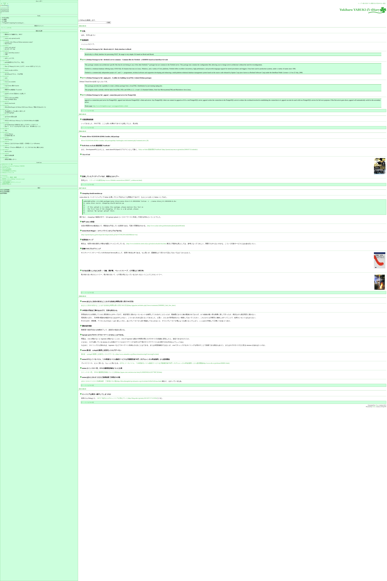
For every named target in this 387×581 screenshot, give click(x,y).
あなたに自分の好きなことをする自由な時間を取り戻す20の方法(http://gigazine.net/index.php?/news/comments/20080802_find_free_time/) (128, 305)
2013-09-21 (5, 132)
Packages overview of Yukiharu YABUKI (13, 166)
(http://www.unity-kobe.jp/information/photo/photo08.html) (166, 226)
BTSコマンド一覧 (7, 164)
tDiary (377, 405)
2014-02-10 (5, 101)
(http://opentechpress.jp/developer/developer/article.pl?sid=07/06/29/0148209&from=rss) (109, 235)
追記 (384, 3)
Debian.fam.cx (6, 167)
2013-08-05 (5, 157)
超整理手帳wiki (6, 184)
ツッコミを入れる (87, 110)
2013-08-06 (5, 153)
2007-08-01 (82, 188)
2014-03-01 (5, 84)
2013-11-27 (5, 115)
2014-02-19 (5, 92)
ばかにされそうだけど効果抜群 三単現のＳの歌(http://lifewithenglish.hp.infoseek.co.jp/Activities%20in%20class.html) (121, 381)
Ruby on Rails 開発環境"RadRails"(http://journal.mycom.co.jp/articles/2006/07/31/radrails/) (168, 149)
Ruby (374, 406)
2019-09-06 (5, 40)
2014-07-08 (5, 64)
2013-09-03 (5, 138)
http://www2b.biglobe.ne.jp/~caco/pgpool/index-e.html (110, 106)
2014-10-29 (5, 60)
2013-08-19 (5, 141)
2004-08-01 (82, 26)
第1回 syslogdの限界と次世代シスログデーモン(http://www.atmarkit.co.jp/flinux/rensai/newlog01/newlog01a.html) (120, 354)
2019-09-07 (5, 36)
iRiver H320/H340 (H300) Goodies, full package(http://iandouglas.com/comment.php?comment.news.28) (114, 140)
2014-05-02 (5, 72)
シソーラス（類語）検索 (9, 177)
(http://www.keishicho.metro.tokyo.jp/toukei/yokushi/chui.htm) (146, 243)
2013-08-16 (5, 145)
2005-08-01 (82, 114)
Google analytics (6, 180)
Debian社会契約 (6, 169)
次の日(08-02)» (378, 3)
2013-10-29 (5, 119)
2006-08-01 (82, 131)
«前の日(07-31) (366, 3)
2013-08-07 (5, 149)
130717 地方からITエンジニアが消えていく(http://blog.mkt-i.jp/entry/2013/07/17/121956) (127, 398)
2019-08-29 (5, 51)
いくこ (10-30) (7, 27)
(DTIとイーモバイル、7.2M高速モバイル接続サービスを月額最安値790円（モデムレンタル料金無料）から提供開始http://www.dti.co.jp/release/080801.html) (174, 363)
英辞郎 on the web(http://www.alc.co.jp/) (13, 179)
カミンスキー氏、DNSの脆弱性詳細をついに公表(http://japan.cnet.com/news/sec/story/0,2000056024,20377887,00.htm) (121, 372)
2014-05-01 (5, 76)
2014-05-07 (5, 68)
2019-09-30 (5, 32)
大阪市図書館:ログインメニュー (11, 182)
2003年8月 (4, 4)
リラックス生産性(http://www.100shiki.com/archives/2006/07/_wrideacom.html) (115, 180)
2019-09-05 (5, 46)
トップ (360, 3)
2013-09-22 (5, 128)
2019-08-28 (5, 56)
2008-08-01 (82, 296)
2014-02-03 (5, 105)
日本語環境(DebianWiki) (9, 171)
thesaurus (4, 175)
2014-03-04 (5, 80)
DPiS (84, 49)
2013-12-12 (5, 109)
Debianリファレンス (8, 172)
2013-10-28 (5, 123)
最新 (372, 3)
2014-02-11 (5, 96)
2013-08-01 (82, 389)
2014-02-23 (5, 88)
